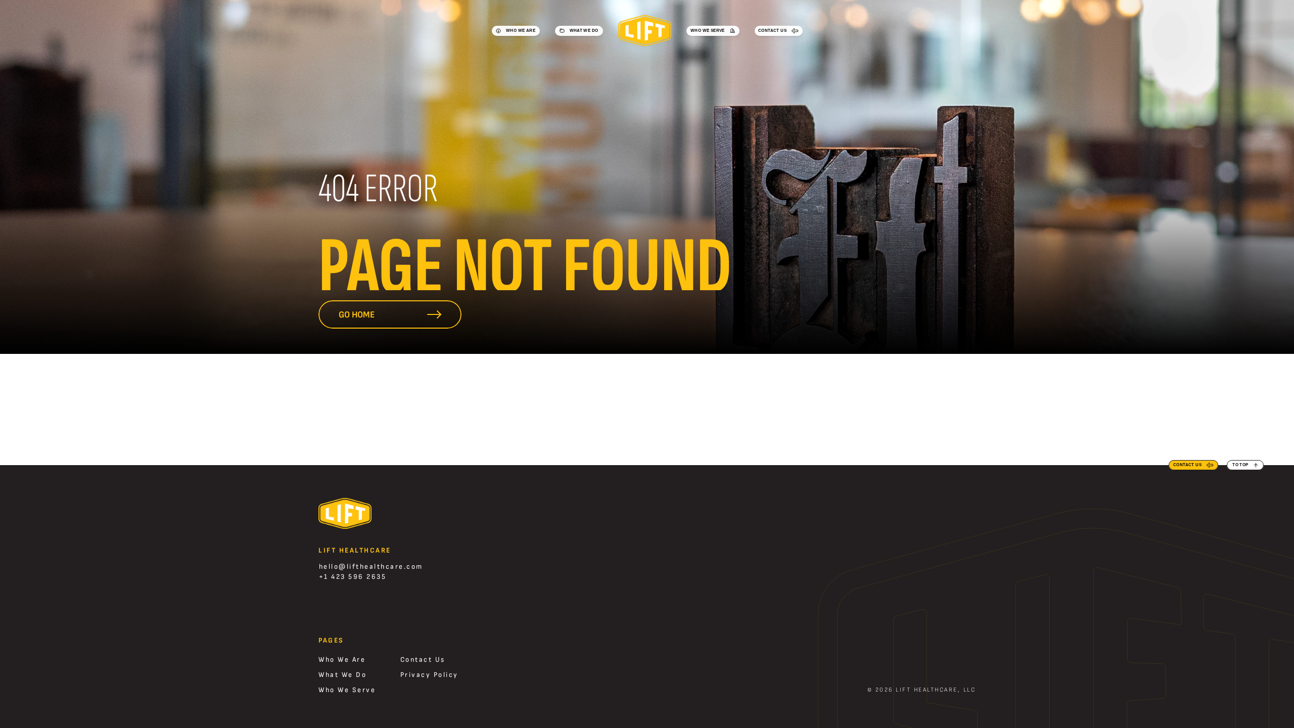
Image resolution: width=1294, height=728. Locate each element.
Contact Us (422, 659)
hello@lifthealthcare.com (371, 566)
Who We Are (341, 659)
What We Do (342, 674)
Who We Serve (347, 690)
